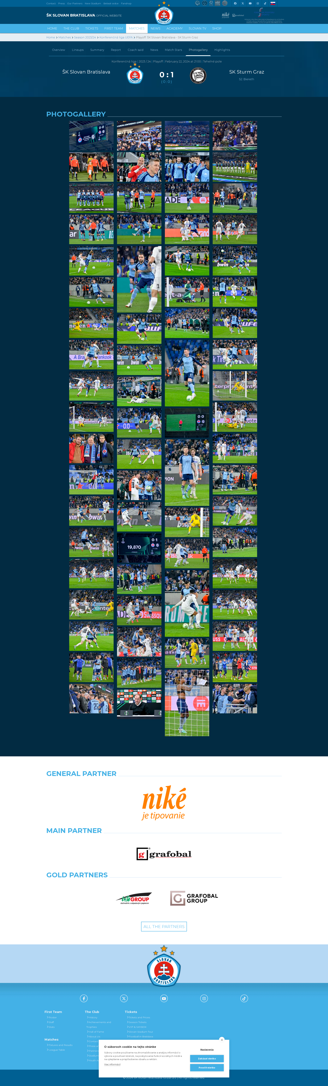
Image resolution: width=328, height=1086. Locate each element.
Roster (53, 1017)
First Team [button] (113, 28)
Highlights (222, 50)
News (155, 28)
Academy (175, 28)
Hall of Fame (96, 1031)
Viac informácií (112, 1064)
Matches (64, 37)
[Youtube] (250, 3)
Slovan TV (197, 28)
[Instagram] (257, 3)
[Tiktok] (265, 3)
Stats (51, 1027)
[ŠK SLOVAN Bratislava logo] (164, 13)
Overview (58, 50)
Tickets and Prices (139, 1017)
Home (50, 37)
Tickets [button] (91, 28)
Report (116, 50)
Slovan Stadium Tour (141, 1031)
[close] (222, 1040)
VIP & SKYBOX (137, 1027)
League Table (57, 1049)
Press (61, 3)
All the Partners (164, 926)
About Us (94, 1036)
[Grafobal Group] (194, 898)
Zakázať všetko (207, 1058)
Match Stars (173, 50)
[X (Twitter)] (242, 3)
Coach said (136, 50)
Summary (97, 50)
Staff (51, 1022)
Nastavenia (207, 1049)
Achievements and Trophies (98, 1025)
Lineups (78, 50)
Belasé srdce (111, 3)
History (93, 1017)
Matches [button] (137, 28)
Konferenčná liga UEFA (116, 37)
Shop (216, 28)
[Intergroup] (133, 898)
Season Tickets (137, 1022)
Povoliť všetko (207, 1067)
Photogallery (198, 50)
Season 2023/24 (85, 37)
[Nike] (163, 803)
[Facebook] (235, 3)
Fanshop (126, 3)
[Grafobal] (164, 854)
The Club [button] (71, 28)
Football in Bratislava (141, 1036)
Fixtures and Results (60, 1045)
